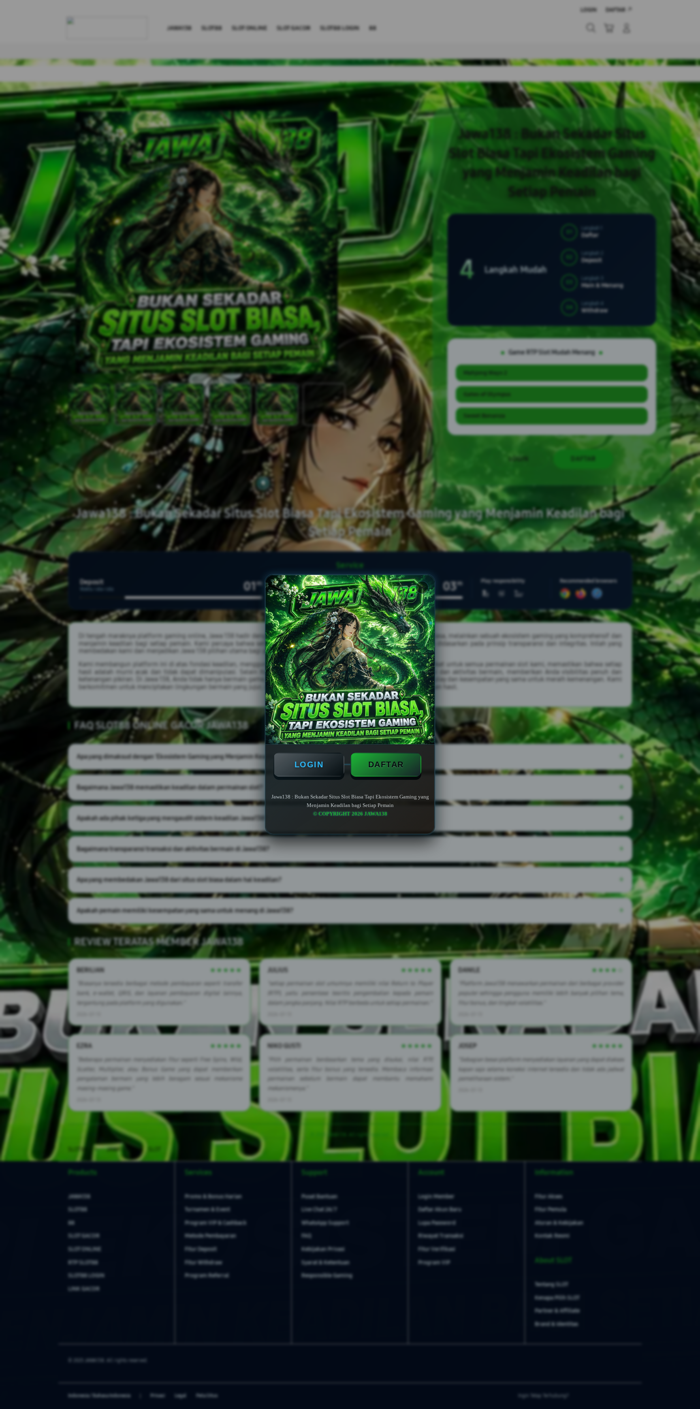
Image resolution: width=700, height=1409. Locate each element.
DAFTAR (386, 764)
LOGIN (309, 764)
